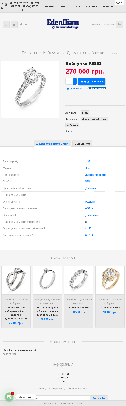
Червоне (100, 175)
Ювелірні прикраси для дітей (20, 350)
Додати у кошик (93, 81)
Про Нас (65, 373)
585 (87, 181)
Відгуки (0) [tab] (82, 143)
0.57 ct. (89, 208)
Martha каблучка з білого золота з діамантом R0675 (47, 311)
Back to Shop (110, 52)
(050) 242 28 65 (20, 2)
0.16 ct (89, 235)
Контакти (108, 6)
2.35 (87, 161)
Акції (64, 380)
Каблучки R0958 (110, 307)
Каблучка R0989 (78, 307)
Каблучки (52, 52)
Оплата (76, 6)
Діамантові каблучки (85, 52)
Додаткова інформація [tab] (52, 143)
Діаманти (91, 215)
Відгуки (65, 377)
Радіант (90, 201)
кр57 (88, 228)
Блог (63, 6)
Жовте (89, 175)
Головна (50, 6)
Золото (89, 168)
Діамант (90, 188)
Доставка (91, 6)
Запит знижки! (98, 88)
